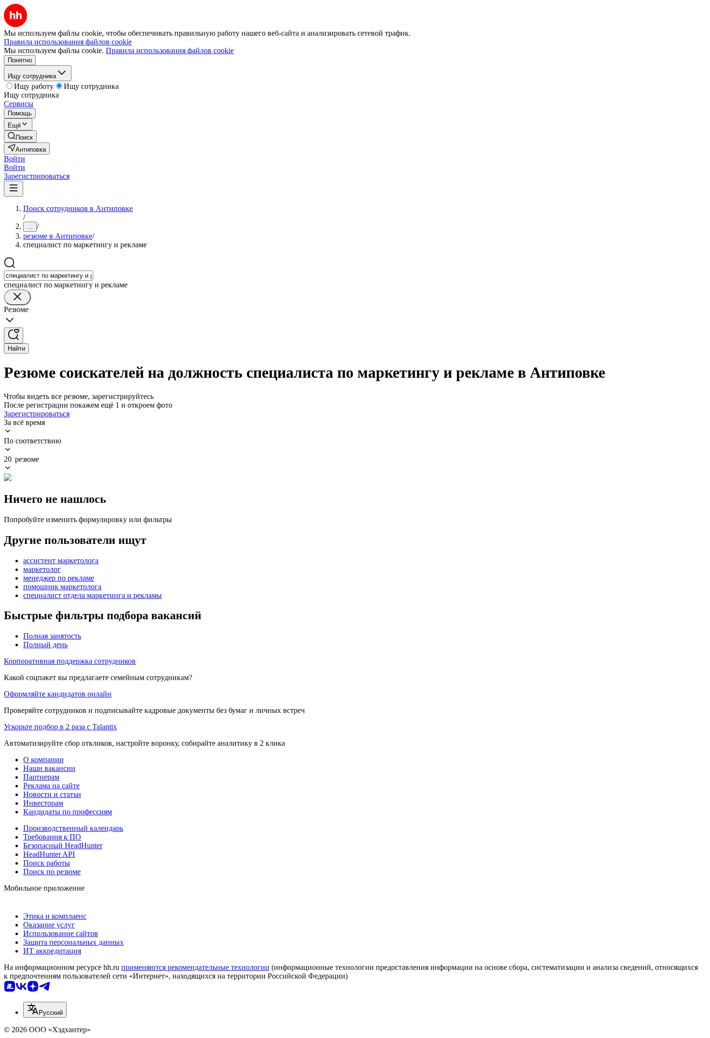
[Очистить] (17, 297)
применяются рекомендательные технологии (195, 967)
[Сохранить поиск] (13, 335)
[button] (14, 159)
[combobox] (48, 275)
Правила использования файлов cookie (170, 50)
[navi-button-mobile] (13, 189)
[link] (20, 136)
